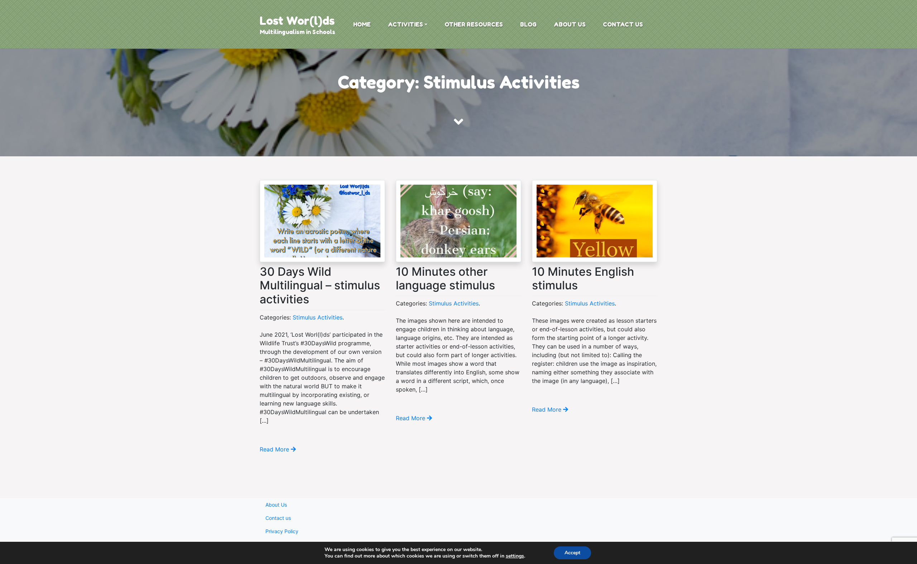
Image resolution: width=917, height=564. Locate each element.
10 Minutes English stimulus (583, 278)
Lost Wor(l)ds (297, 21)
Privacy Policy (281, 531)
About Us (570, 24)
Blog (528, 24)
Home (362, 24)
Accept (572, 552)
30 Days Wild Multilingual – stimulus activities (320, 285)
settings (515, 556)
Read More (275, 449)
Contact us (623, 24)
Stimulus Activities (317, 317)
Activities (405, 24)
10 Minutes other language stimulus (445, 278)
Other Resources (474, 24)
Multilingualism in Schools (297, 31)
